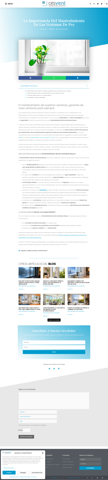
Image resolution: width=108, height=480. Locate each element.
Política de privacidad (25, 476)
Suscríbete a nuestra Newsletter (36, 97)
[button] (43, 453)
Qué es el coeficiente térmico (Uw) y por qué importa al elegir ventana (53, 282)
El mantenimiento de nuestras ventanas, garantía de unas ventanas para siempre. (48, 91)
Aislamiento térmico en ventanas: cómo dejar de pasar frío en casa (78, 282)
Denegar (23, 472)
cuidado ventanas (32, 250)
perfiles (21, 137)
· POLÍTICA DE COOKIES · (73, 478)
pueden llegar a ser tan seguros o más (42, 137)
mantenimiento (43, 250)
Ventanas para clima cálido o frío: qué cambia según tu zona (29, 308)
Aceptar (9, 472)
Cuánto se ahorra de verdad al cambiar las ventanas (78, 308)
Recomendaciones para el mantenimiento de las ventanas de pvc (45, 93)
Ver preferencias (37, 472)
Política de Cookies (14, 476)
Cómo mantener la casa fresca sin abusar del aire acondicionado (54, 309)
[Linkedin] (101, 4)
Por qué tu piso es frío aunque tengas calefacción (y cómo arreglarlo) (29, 282)
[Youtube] (98, 4)
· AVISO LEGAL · (54, 478)
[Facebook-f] (90, 4)
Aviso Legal (33, 476)
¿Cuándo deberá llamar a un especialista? (39, 95)
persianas (43, 190)
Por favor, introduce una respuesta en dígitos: (32, 425)
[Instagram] (94, 4)
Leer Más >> (21, 289)
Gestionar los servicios (8, 467)
